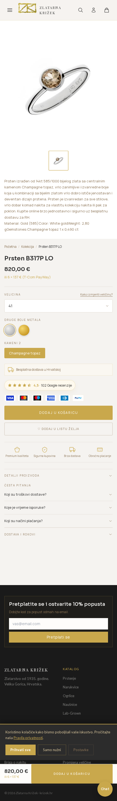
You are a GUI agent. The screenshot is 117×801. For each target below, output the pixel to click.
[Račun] (94, 10)
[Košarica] (107, 10)
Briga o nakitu (15, 762)
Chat (105, 789)
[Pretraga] (81, 10)
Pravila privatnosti (28, 738)
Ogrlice (68, 696)
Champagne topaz (25, 353)
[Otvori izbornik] (10, 10)
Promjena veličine (77, 762)
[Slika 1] (58, 160)
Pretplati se (58, 637)
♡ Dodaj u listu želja (58, 429)
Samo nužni (52, 750)
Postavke (80, 750)
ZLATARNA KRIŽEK (50, 10)
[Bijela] (9, 330)
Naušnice (70, 704)
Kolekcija (27, 246)
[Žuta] (24, 330)
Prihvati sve (20, 750)
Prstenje (69, 678)
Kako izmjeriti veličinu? (96, 294)
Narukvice (71, 687)
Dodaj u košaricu (58, 412)
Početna (10, 246)
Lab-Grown (72, 713)
